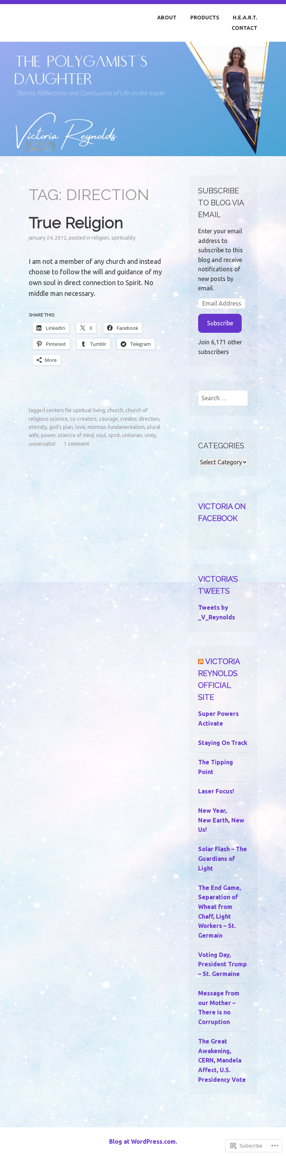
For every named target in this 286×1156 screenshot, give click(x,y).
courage (108, 419)
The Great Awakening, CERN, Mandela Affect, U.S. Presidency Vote (222, 1060)
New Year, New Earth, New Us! (221, 820)
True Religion (76, 223)
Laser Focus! (216, 791)
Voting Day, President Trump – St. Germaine (222, 964)
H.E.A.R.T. (245, 17)
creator (128, 419)
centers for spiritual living (75, 410)
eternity (38, 427)
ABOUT (167, 17)
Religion (100, 238)
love (80, 427)
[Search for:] (223, 398)
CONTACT (244, 28)
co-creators (83, 419)
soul (101, 435)
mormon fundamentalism (116, 427)
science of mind (76, 435)
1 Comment (76, 444)
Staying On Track (222, 742)
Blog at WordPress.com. (143, 1141)
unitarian (132, 435)
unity (150, 435)
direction (149, 419)
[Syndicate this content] (200, 661)
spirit (114, 435)
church (115, 410)
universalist (42, 444)
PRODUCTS (204, 17)
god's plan (61, 427)
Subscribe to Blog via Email (221, 202)
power (48, 435)
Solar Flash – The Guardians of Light (222, 858)
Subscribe (220, 323)
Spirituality (123, 238)
